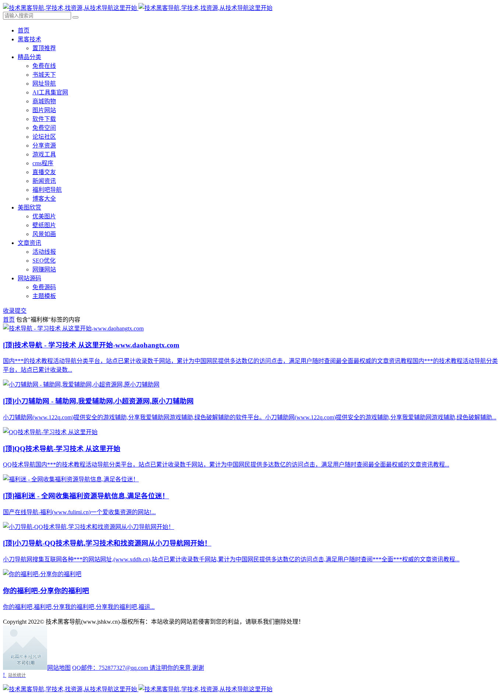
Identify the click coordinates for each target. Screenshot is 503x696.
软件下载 (44, 119)
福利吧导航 (47, 190)
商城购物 (44, 101)
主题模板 (44, 296)
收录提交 (15, 311)
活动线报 (44, 252)
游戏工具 (44, 154)
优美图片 (44, 216)
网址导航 (44, 83)
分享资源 (44, 145)
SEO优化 (44, 260)
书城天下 (44, 75)
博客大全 (44, 198)
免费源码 (44, 287)
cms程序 (42, 163)
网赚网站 (44, 269)
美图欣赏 (29, 207)
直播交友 (44, 172)
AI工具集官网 (50, 92)
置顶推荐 (44, 48)
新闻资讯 (44, 181)
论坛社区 (44, 137)
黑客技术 (29, 39)
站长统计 (17, 675)
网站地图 (59, 668)
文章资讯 (29, 243)
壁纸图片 (44, 225)
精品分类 (29, 57)
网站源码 (29, 278)
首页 (23, 30)
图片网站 (44, 110)
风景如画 (44, 234)
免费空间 (44, 128)
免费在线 (44, 66)
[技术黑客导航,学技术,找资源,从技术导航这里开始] (137, 8)
